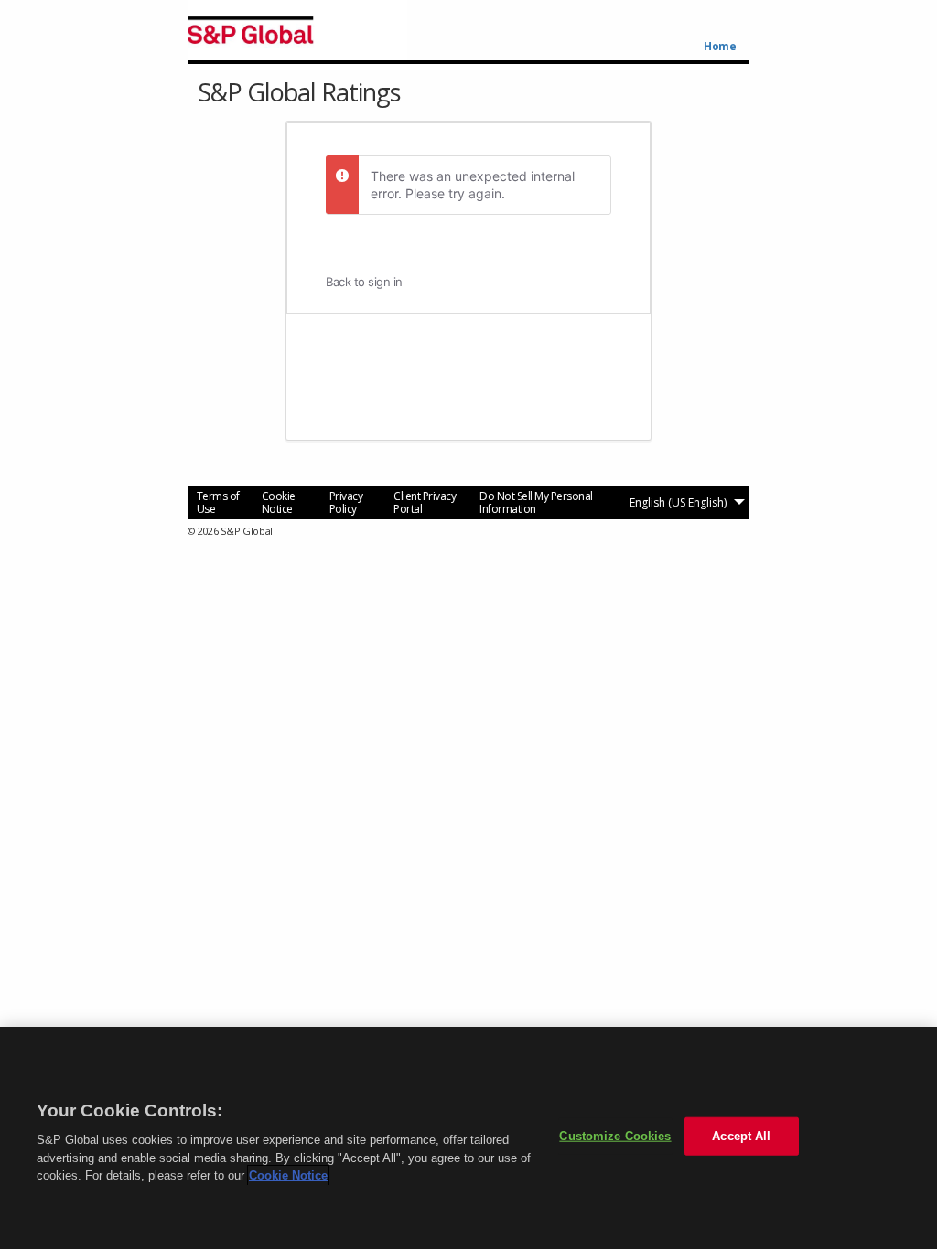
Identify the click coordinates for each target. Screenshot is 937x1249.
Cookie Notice (279, 502)
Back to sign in (364, 281)
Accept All (741, 1136)
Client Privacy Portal (424, 502)
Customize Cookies (615, 1136)
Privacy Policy (346, 502)
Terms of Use (218, 502)
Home (720, 46)
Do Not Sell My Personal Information (536, 502)
